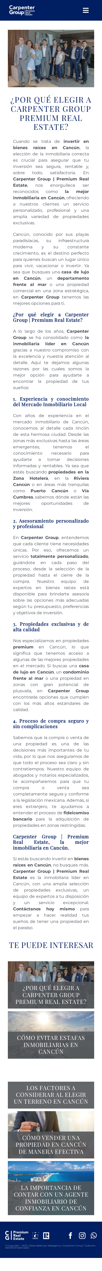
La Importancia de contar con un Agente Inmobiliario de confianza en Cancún (51, 1198)
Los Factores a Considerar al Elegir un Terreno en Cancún (51, 1094)
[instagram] (82, 1235)
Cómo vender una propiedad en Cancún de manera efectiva (51, 1144)
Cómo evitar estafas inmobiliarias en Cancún (51, 1044)
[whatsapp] (94, 1235)
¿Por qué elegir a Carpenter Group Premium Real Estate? (51, 994)
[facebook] (70, 1235)
